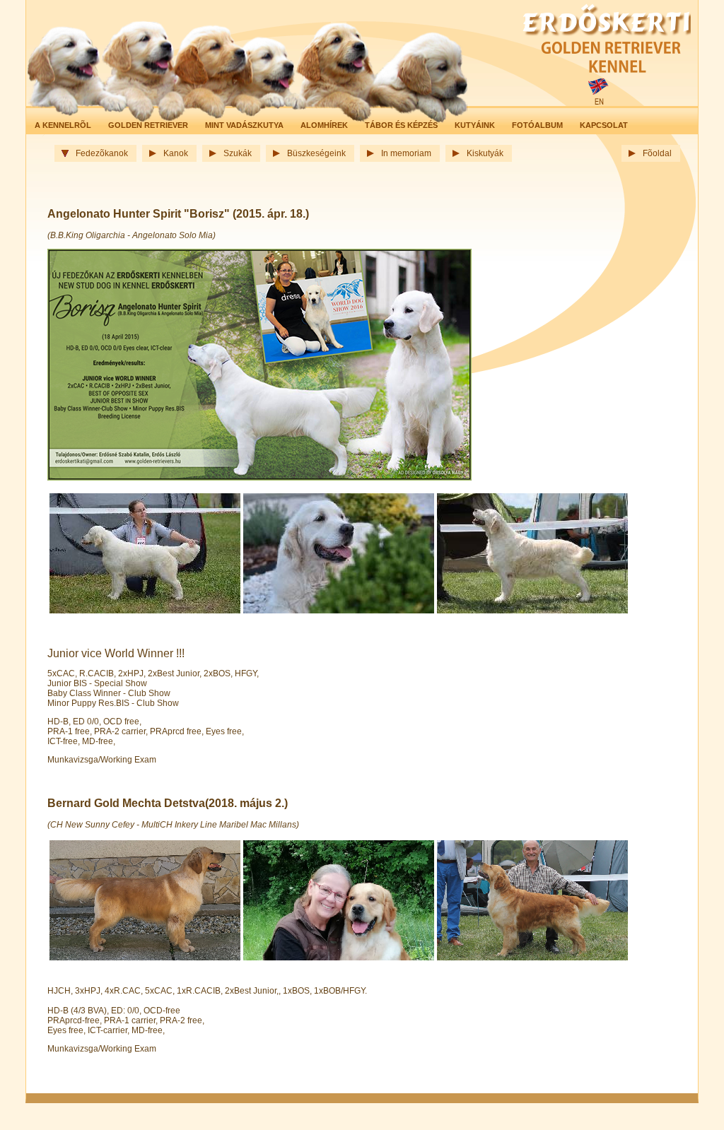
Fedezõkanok (102, 153)
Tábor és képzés (401, 125)
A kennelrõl (63, 125)
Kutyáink (475, 125)
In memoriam (406, 153)
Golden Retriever (148, 125)
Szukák (237, 153)
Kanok (175, 153)
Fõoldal (657, 153)
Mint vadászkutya (244, 125)
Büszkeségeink (316, 153)
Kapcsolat (604, 125)
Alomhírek (324, 125)
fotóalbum (537, 125)
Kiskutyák (485, 153)
